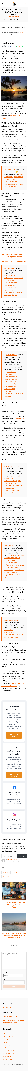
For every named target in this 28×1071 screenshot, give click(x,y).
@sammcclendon (10, 355)
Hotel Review (7, 1045)
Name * (6, 972)
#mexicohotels (9, 389)
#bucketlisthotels (10, 377)
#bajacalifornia (9, 283)
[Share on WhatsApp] (21, 46)
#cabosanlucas (9, 275)
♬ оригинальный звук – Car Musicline (13, 393)
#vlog (12, 570)
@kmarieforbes (9, 169)
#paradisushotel (10, 287)
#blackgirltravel (9, 184)
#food (6, 567)
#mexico (18, 283)
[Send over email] (15, 46)
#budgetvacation (10, 632)
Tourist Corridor (8, 1059)
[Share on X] (12, 46)
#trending (7, 572)
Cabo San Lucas (8, 1036)
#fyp (19, 481)
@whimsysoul (9, 268)
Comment (5, 951)
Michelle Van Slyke (15, 16)
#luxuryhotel (18, 278)
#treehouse (11, 372)
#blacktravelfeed (10, 635)
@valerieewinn (9, 545)
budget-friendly (19, 419)
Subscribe (22, 856)
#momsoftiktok (9, 490)
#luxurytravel (9, 292)
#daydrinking (9, 488)
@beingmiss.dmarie (11, 620)
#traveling (15, 572)
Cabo (4, 1033)
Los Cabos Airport (8, 1050)
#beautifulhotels (10, 381)
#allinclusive (8, 278)
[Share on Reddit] (18, 46)
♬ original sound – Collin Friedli (12, 574)
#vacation (7, 560)
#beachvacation (10, 483)
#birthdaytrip (18, 177)
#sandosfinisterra (10, 563)
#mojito (11, 567)
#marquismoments (10, 182)
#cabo (16, 384)
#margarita (18, 567)
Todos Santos (7, 1056)
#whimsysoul (9, 280)
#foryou (12, 179)
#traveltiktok (8, 177)
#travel (20, 174)
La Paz (5, 1048)
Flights (5, 1042)
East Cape (6, 1039)
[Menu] (2, 3)
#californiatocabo (10, 486)
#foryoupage (19, 555)
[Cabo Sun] (14, 3)
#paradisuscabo (10, 290)
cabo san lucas (6, 872)
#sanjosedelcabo (10, 285)
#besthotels (8, 374)
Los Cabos (15, 872)
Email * (6, 979)
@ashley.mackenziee (11, 466)
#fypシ (6, 179)
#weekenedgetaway (16, 476)
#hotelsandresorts (10, 379)
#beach (19, 486)
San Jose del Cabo (8, 1053)
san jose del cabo (6, 876)
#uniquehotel (9, 391)
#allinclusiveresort (10, 481)
